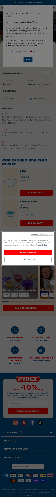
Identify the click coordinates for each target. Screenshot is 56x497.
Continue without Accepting (42, 235)
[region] (28, 248)
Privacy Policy (41, 245)
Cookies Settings (28, 259)
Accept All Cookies (28, 252)
